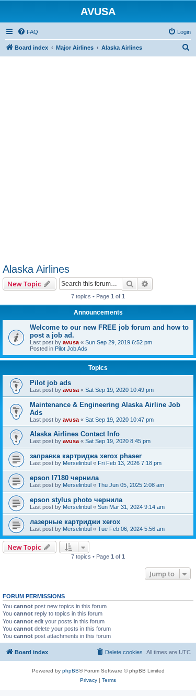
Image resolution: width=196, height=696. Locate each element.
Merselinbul (77, 463)
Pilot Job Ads (71, 348)
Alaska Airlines (36, 269)
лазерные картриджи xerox (75, 522)
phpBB (70, 671)
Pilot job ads (50, 383)
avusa (71, 342)
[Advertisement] (98, 154)
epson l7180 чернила (64, 478)
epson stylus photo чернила (76, 500)
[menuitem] (27, 32)
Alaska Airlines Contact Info (75, 434)
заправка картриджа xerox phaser (86, 456)
